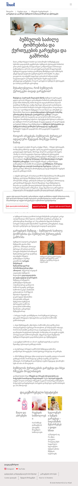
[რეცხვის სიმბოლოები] (39, 427)
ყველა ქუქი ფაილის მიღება (60, 206)
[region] (39, 202)
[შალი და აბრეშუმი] (23, 427)
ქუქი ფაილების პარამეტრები (17, 206)
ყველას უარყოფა (39, 206)
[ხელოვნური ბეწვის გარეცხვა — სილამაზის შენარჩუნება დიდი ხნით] (55, 427)
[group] (39, 427)
